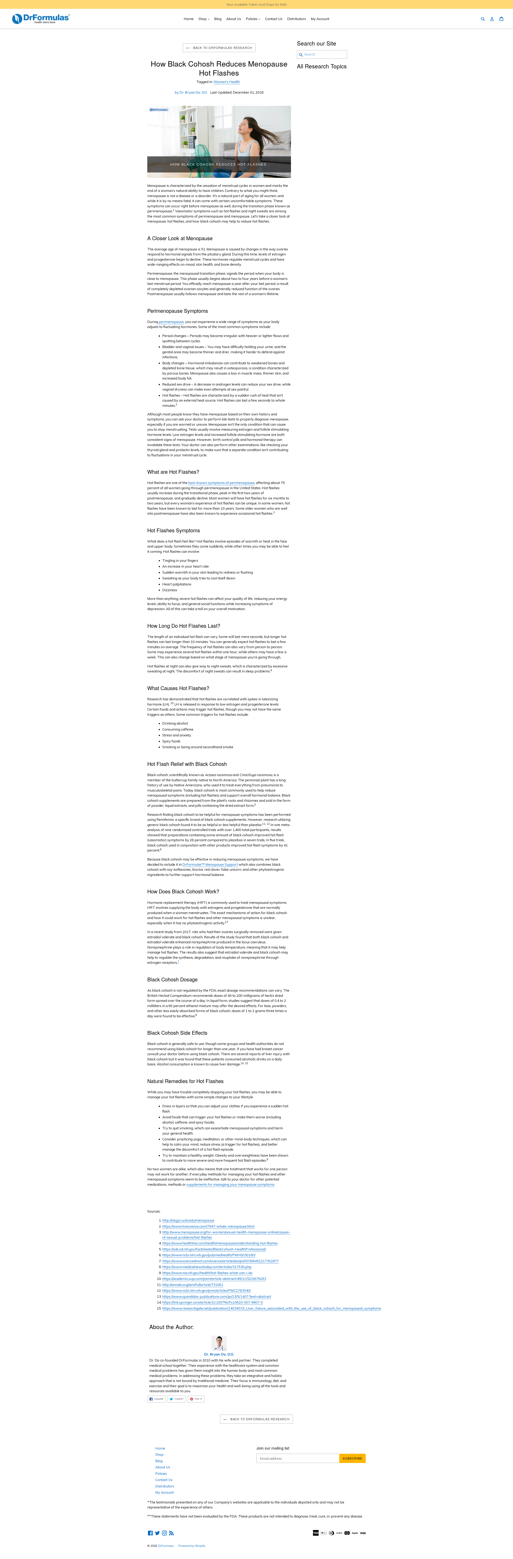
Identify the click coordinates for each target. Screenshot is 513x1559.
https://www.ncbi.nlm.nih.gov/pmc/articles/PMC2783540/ (206, 1290)
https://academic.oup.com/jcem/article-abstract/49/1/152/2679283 (214, 1279)
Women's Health (226, 82)
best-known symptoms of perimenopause (221, 483)
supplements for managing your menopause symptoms (230, 1184)
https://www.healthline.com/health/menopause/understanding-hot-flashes (220, 1243)
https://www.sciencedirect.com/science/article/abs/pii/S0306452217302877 (220, 1261)
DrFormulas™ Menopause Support (210, 864)
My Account (320, 19)
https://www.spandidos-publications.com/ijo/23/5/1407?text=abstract (216, 1296)
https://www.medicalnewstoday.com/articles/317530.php (206, 1267)
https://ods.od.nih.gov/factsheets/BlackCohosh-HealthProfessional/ (214, 1249)
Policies (254, 18)
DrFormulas (166, 1546)
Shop (204, 18)
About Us (233, 19)
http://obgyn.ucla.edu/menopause (188, 1220)
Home (189, 19)
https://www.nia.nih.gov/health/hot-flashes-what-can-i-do (207, 1273)
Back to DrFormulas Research (222, 48)
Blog (217, 19)
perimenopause (171, 322)
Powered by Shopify (192, 1546)
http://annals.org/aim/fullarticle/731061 (192, 1285)
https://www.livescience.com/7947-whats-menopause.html (208, 1226)
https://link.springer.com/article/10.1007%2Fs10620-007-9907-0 (212, 1302)
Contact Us (273, 19)
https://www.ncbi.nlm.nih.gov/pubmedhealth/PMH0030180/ (208, 1255)
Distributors (296, 19)
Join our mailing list (272, 1448)
